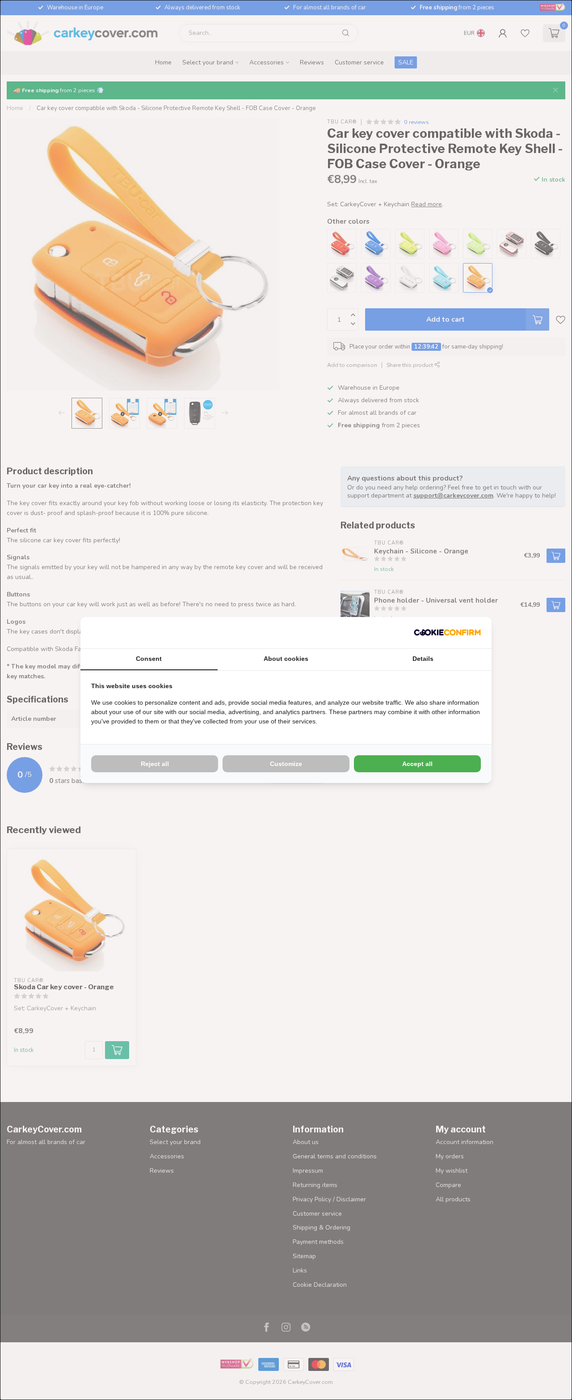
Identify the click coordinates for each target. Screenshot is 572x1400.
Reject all (155, 763)
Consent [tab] (149, 658)
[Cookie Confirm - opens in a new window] (447, 633)
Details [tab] (422, 658)
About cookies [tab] (286, 658)
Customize (286, 763)
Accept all (417, 763)
